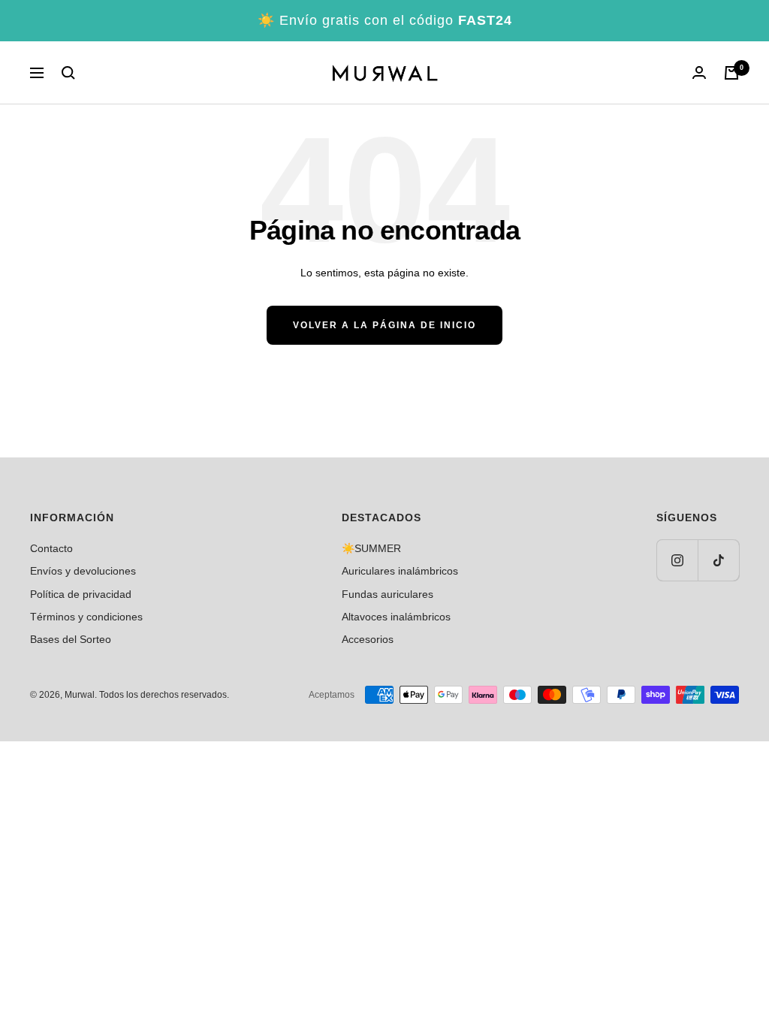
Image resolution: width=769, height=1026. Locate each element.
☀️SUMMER (371, 548)
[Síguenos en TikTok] (718, 560)
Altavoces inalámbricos (396, 617)
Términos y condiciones (86, 617)
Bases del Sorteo (70, 639)
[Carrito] (731, 73)
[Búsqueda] (68, 73)
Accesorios (368, 639)
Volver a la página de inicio (384, 325)
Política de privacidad (80, 594)
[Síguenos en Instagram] (677, 560)
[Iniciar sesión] (699, 73)
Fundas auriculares (387, 594)
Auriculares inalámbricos (400, 571)
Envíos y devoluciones (83, 571)
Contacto (51, 548)
